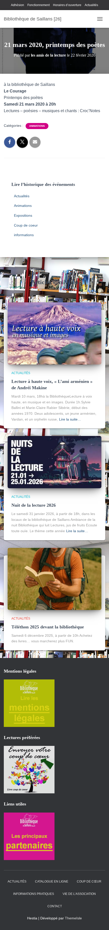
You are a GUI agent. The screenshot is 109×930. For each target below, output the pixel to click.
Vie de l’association (79, 894)
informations (24, 235)
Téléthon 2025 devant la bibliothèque (47, 626)
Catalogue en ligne (51, 881)
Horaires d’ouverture (67, 5)
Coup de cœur (89, 881)
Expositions (23, 215)
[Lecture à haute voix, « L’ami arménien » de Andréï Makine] (54, 333)
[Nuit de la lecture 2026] (54, 462)
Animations (37, 126)
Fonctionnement (38, 5)
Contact (54, 906)
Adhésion (17, 5)
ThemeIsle (73, 918)
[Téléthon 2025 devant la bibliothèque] (54, 579)
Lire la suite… (70, 419)
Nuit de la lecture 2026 (33, 505)
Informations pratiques (33, 894)
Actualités (91, 5)
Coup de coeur (26, 225)
